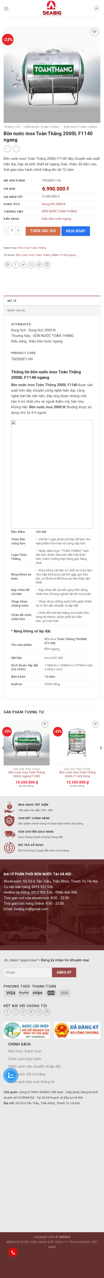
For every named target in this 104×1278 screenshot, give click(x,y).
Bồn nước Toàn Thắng (42, 127)
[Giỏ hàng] (96, 8)
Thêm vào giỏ (43, 231)
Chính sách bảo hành (24, 1059)
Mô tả (11, 300)
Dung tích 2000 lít (54, 204)
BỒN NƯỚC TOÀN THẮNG (59, 211)
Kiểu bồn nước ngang (56, 219)
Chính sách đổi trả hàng (26, 1074)
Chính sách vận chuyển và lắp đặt (34, 1066)
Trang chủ (12, 127)
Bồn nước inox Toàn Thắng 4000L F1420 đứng (77, 774)
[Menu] (6, 8)
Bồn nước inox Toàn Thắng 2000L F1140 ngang (46, 255)
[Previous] (3, 757)
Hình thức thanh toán (25, 1051)
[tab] (52, 300)
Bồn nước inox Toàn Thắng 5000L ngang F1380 (26, 774)
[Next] (100, 757)
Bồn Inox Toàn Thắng (80, 127)
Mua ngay (75, 231)
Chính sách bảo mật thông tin (31, 1082)
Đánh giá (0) (16, 310)
